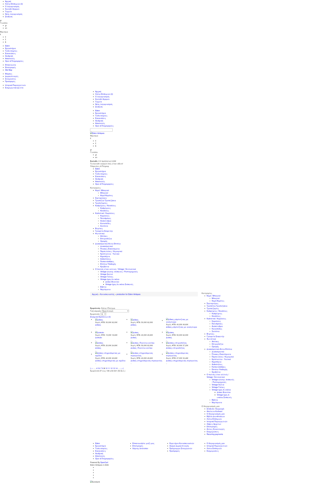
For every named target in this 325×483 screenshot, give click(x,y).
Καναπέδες (105, 223)
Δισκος (134, 337)
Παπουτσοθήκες (107, 261)
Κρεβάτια (104, 266)
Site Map (8, 70)
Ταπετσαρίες (11, 51)
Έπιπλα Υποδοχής (108, 264)
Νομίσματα (105, 289)
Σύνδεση (8, 16)
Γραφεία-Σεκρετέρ (104, 231)
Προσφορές (10, 81)
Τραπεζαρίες (101, 203)
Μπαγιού (104, 193)
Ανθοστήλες (105, 259)
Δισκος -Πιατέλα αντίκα (141, 348)
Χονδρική (9, 56)
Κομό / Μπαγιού (102, 190)
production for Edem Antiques (128, 294)
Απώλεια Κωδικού (214, 411)
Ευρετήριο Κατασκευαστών (181, 443)
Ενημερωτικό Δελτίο (14, 87)
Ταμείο (8, 11)
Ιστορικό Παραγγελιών (15, 85)
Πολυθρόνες (105, 218)
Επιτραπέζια (106, 238)
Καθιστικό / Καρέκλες (105, 213)
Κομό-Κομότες (106, 195)
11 (109, 368)
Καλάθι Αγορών (12, 9)
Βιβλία (103, 287)
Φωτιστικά (99, 233)
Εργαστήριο (10, 48)
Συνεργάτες (10, 78)
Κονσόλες (104, 210)
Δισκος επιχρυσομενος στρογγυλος (146, 360)
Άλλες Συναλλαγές (216, 429)
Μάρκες (8, 73)
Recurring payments (215, 434)
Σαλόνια (104, 226)
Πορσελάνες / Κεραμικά (111, 251)
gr (6, 25)
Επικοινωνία (10, 65)
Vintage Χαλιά (106, 274)
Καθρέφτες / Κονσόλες (105, 205)
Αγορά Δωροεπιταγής (179, 446)
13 (114, 368)
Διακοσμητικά (106, 246)
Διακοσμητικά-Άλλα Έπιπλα (108, 243)
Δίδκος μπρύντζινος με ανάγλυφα (181, 327)
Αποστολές (10, 58)
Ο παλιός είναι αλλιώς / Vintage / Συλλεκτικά (115, 269)
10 (106, 368)
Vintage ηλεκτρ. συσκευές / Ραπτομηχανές (119, 271)
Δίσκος (98, 348)
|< (91, 368)
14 (117, 368)
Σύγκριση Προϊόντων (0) (100, 316)
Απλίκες (104, 236)
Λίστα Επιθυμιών (14, 4)
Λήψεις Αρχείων (214, 424)
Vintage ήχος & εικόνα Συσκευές (119, 284)
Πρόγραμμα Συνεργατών (180, 448)
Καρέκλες (104, 215)
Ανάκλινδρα (105, 220)
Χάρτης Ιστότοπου (140, 448)
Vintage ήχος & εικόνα (109, 279)
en (6, 28)
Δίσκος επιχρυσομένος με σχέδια (110, 360)
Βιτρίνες (99, 228)
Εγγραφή (220, 408)
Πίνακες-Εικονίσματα (110, 248)
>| (123, 368)
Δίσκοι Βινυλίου (112, 281)
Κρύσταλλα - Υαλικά (109, 253)
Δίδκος (98, 324)
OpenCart (104, 462)
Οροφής (103, 241)
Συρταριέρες (101, 198)
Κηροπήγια (105, 256)
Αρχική (8, 1)
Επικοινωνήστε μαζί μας (143, 443)
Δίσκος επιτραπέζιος (175, 348)
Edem (7, 45)
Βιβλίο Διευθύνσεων (216, 416)
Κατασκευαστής (107, 294)
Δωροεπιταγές (11, 76)
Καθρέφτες (105, 208)
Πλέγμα (111, 308)
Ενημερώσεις (213, 431)
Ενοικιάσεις (10, 53)
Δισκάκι (98, 337)
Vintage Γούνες (106, 276)
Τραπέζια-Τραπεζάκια (105, 200)
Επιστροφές (10, 67)
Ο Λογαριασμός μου (216, 414)
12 (111, 368)
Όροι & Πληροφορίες (14, 61)
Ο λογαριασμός (12, 6)
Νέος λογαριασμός (13, 14)
